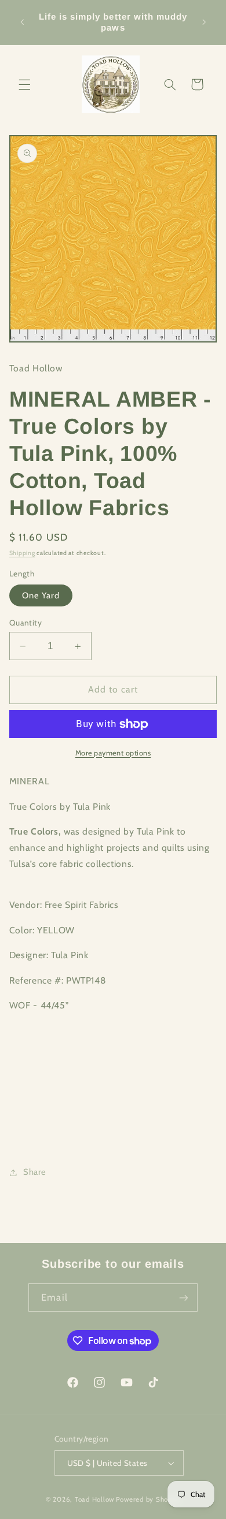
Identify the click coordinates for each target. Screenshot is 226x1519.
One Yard (41, 595)
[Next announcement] (204, 22)
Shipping (22, 553)
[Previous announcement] (22, 22)
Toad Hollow (94, 1499)
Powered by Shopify (148, 1499)
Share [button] (34, 1172)
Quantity (25, 622)
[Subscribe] (183, 1297)
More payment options (113, 753)
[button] (24, 84)
